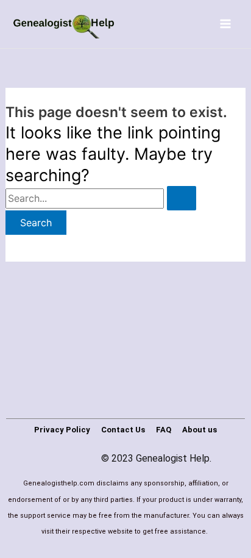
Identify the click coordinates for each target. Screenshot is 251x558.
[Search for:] (100, 198)
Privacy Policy (62, 429)
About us (199, 429)
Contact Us (123, 429)
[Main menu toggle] (225, 23)
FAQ (163, 429)
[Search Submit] (181, 198)
